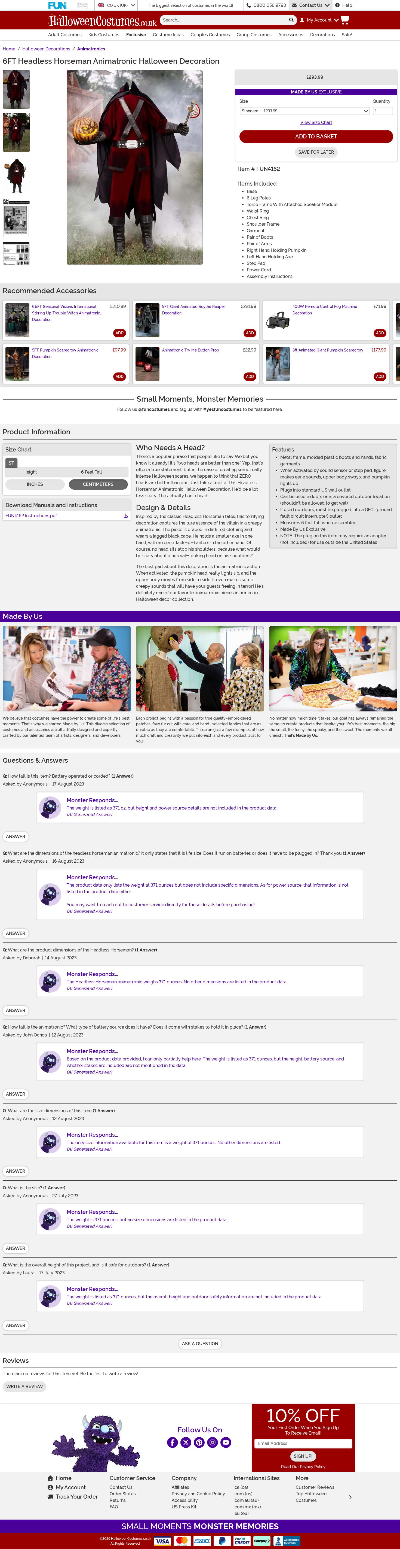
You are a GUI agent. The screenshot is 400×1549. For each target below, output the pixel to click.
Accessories (290, 34)
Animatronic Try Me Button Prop (190, 350)
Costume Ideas (168, 34)
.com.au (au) (246, 1500)
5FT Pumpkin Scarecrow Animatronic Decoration (65, 353)
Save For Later (316, 152)
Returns (118, 1500)
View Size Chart (316, 122)
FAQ (114, 1506)
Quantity (381, 101)
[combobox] (223, 20)
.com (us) (243, 1493)
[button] (319, 20)
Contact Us (310, 5)
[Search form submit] (291, 20)
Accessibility (185, 1500)
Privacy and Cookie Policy (198, 1493)
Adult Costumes (65, 34)
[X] (185, 1442)
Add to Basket (316, 136)
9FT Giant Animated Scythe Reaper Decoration (193, 309)
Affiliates (180, 1487)
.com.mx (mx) (247, 1506)
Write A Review (24, 1386)
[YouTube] (225, 1442)
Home (64, 1478)
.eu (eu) (241, 1513)
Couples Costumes (210, 34)
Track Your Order (77, 1496)
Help (347, 5)
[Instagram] (212, 1442)
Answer (15, 836)
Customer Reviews (315, 1487)
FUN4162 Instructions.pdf (31, 516)
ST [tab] (11, 463)
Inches (35, 484)
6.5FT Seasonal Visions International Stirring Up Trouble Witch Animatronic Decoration (66, 313)
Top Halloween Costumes (311, 1497)
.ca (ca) (241, 1487)
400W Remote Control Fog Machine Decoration (325, 309)
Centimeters (98, 484)
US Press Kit (184, 1506)
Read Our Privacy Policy (303, 1466)
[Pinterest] (199, 1442)
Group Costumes (254, 34)
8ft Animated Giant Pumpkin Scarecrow (328, 350)
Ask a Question (200, 1343)
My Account (71, 1487)
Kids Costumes (103, 34)
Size (243, 101)
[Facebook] (172, 1442)
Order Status (123, 1493)
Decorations (322, 34)
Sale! (347, 34)
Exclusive (136, 34)
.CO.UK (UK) (117, 5)
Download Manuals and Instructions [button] (51, 505)
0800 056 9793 (270, 5)
